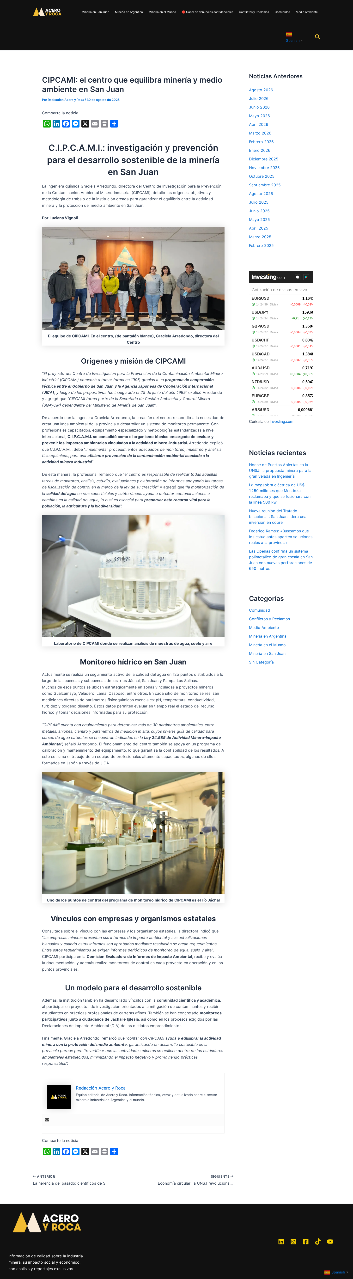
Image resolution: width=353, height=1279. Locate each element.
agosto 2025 (261, 193)
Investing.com (281, 422)
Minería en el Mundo (162, 12)
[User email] (47, 1120)
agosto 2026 (261, 89)
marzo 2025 (260, 236)
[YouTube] (330, 1241)
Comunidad (282, 12)
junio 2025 (259, 210)
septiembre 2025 (265, 185)
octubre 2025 (261, 176)
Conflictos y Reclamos (254, 12)
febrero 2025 (261, 245)
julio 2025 (258, 202)
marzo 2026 (260, 133)
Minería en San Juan (95, 12)
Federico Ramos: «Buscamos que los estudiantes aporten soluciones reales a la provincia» (280, 537)
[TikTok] (318, 1241)
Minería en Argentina (129, 12)
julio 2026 (258, 98)
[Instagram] (293, 1241)
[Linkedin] (281, 1241)
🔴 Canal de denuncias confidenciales (207, 12)
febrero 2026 (261, 141)
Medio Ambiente (307, 12)
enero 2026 (259, 150)
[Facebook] (306, 1241)
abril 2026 (258, 124)
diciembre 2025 (263, 159)
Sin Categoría (261, 662)
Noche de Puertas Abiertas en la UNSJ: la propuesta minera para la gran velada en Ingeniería (280, 470)
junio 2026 (259, 107)
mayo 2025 (259, 219)
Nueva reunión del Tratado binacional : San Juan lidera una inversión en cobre (277, 516)
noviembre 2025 (264, 167)
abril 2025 (258, 228)
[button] (318, 37)
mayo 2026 (259, 115)
